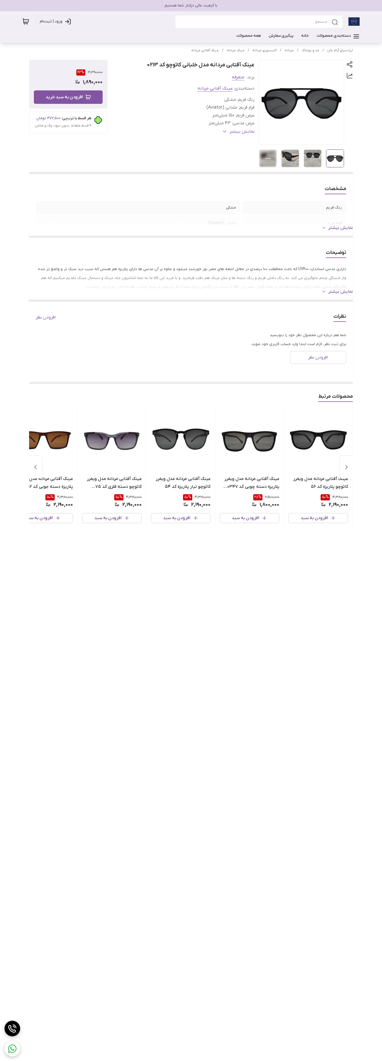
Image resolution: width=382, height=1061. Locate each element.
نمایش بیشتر (340, 228)
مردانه (289, 50)
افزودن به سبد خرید (64, 97)
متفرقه (238, 77)
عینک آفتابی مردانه (205, 50)
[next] (35, 467)
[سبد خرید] (25, 21)
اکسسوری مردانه (265, 50)
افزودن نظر (46, 317)
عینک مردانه (235, 50)
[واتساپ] (12, 1049)
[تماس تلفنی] (12, 1028)
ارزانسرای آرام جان (340, 50)
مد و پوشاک (310, 50)
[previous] (346, 467)
